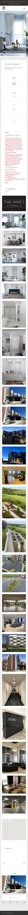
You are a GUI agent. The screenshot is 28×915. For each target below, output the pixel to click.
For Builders (19, 1)
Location (4, 1)
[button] (4, 863)
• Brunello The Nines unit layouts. (10, 169)
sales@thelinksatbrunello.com (14, 3)
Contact (23, 1)
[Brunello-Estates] (11, 8)
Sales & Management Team (11, 1)
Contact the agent (14, 897)
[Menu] (24, 8)
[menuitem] (4, 1)
